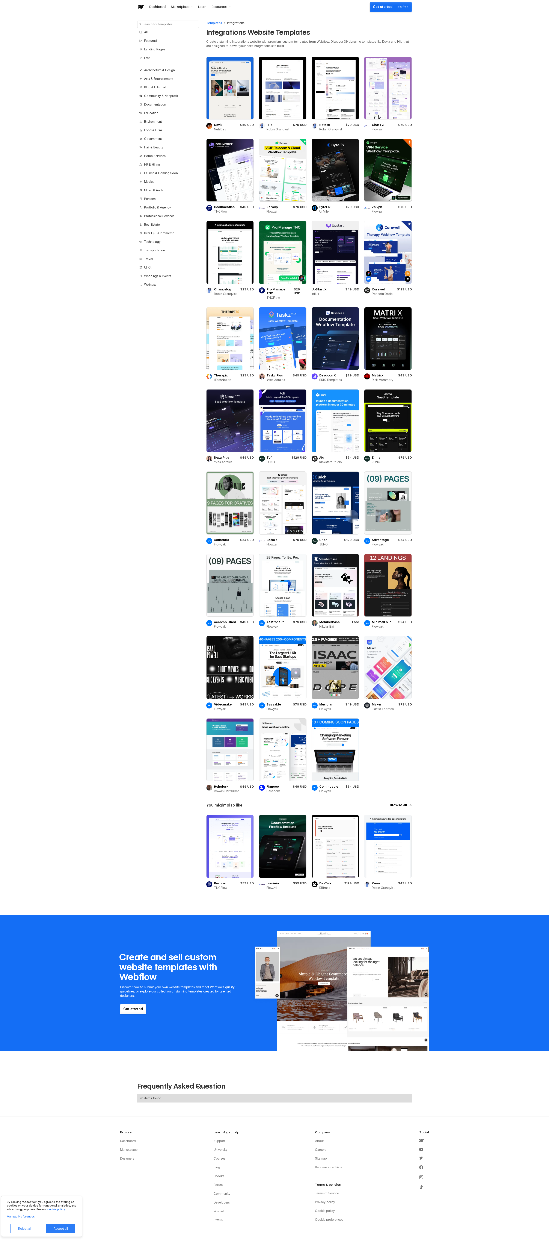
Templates (214, 23)
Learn (202, 7)
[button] (182, 7)
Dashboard (157, 7)
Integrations (235, 23)
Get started (391, 7)
